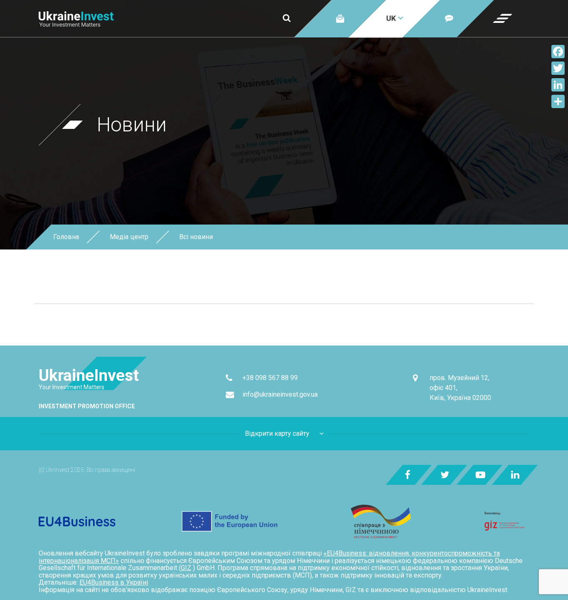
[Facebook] (558, 51)
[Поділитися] (558, 101)
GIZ (186, 568)
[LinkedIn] (558, 85)
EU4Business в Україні (113, 582)
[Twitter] (558, 68)
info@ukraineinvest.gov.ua (280, 394)
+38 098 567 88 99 (270, 378)
